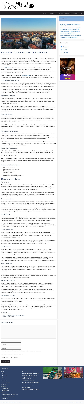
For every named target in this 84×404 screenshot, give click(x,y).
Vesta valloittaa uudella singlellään (68, 37)
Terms (76, 402)
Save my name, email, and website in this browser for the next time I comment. (22, 351)
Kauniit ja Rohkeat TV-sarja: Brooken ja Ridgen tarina (13, 315)
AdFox (44, 13)
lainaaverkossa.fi (26, 75)
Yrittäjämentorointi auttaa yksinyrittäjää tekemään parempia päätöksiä (30, 382)
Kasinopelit (52, 13)
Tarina (4, 378)
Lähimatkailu (5, 314)
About (3, 373)
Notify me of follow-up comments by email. (12, 354)
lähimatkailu (8, 67)
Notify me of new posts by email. (10, 357)
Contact (75, 13)
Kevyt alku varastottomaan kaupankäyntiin (70, 35)
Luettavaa (67, 13)
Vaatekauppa (5, 390)
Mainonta (4, 375)
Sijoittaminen (5, 388)
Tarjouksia (60, 13)
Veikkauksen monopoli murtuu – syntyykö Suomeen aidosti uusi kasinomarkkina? (30, 377)
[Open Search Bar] (81, 13)
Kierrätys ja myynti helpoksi (8, 316)
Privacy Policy (5, 398)
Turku (9, 314)
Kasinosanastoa (6, 382)
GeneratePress (17, 402)
